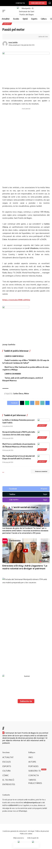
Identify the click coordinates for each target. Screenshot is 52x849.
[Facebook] (26, 488)
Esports (7, 23)
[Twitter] (26, 494)
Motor (26, 393)
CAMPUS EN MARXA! (13, 374)
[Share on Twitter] (11, 37)
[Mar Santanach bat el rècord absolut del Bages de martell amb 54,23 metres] (43, 458)
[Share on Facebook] (8, 37)
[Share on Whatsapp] (27, 403)
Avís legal (31, 831)
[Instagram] (26, 499)
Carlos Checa (18, 393)
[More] (23, 37)
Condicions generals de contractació (15, 831)
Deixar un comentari (41, 471)
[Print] (19, 37)
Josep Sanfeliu (13, 42)
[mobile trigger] (4, 11)
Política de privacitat (42, 831)
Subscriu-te (26, 701)
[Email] (37, 403)
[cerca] (48, 11)
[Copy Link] (15, 37)
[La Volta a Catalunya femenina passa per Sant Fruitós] (43, 422)
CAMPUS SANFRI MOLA (14, 356)
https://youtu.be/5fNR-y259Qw (16, 300)
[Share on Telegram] (32, 403)
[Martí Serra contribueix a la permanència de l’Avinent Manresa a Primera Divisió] (43, 446)
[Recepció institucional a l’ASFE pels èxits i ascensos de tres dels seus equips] (43, 434)
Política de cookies (26, 834)
